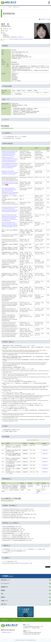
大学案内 (10, 6)
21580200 (44, 445)
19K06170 (44, 450)
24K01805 (44, 471)
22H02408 (44, 468)
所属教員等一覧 (16, 6)
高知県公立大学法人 (6, 632)
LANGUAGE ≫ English (45, 19)
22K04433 (44, 461)
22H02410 (44, 465)
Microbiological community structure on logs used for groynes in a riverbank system (10, 183)
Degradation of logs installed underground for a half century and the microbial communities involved (10, 172)
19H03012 (44, 453)
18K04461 (44, 458)
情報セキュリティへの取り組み (19, 619)
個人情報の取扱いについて (6, 619)
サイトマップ (30, 619)
